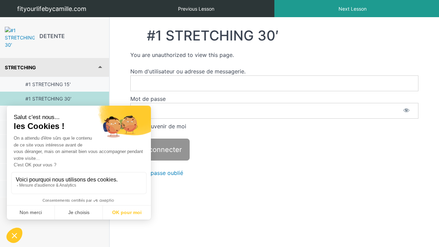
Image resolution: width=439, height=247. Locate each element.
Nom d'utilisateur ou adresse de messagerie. (188, 71)
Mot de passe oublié (156, 172)
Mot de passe (148, 98)
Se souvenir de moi (160, 126)
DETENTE (52, 36)
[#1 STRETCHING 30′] (20, 37)
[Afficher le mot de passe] (406, 111)
